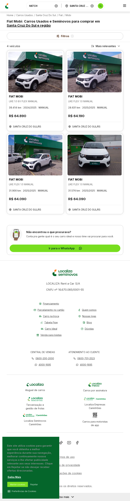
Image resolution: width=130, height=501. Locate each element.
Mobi (68, 15)
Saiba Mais (14, 477)
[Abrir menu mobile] (125, 6)
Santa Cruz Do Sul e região (29, 25)
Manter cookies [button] (17, 484)
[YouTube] (69, 443)
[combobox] (41, 6)
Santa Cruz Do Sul (46, 15)
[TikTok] (61, 443)
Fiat (61, 15)
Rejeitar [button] (34, 484)
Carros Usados (24, 15)
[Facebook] (77, 443)
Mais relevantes (106, 46)
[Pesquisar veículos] (100, 6)
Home (10, 15)
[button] (43, 364)
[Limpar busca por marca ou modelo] (56, 6)
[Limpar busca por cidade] (92, 6)
